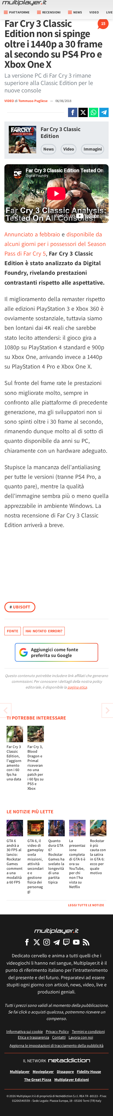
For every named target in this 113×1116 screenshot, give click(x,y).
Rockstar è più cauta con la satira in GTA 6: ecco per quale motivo (98, 857)
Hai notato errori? (44, 630)
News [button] (77, 12)
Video (94, 12)
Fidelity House (89, 1071)
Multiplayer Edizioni (71, 1079)
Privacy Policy (57, 1031)
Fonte (12, 630)
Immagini (93, 149)
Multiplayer (20, 1071)
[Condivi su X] (83, 112)
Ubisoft (20, 607)
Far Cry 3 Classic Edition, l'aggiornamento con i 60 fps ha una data (14, 762)
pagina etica (77, 687)
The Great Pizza (37, 1079)
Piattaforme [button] (19, 12)
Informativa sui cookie (24, 1031)
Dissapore (65, 1071)
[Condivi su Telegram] (104, 112)
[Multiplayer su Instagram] (46, 942)
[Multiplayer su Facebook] (27, 942)
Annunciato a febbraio (32, 234)
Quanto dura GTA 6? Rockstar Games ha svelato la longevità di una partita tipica (56, 861)
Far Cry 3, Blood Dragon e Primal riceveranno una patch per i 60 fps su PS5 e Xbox (35, 767)
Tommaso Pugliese (33, 100)
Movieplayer (43, 1071)
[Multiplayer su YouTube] (76, 942)
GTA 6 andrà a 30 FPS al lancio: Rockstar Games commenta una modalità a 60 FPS (14, 861)
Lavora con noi (81, 1037)
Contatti (59, 1037)
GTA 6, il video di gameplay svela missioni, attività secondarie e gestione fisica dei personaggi (35, 866)
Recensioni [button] (51, 12)
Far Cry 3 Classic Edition (61, 132)
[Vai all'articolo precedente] (107, 710)
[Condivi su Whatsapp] (93, 112)
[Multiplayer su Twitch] (66, 942)
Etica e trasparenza (33, 1037)
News (48, 149)
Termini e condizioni (88, 1031)
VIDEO (9, 100)
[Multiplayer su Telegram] (56, 942)
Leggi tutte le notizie (86, 905)
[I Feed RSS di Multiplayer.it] (86, 942)
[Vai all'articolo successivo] (5, 710)
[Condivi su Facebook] (72, 112)
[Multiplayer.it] (24, 2)
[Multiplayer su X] (36, 942)
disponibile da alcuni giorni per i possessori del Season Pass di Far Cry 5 (55, 243)
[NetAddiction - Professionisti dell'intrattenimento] (69, 1061)
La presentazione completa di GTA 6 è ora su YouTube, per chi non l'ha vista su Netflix (77, 863)
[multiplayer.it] (56, 931)
